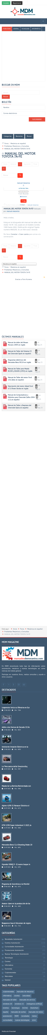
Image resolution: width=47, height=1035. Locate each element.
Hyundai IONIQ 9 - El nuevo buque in (16, 864)
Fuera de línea (23, 191)
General (7, 980)
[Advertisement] (23, 55)
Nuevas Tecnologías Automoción (17, 954)
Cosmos (7, 962)
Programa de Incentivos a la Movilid (15, 884)
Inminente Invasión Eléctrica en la (15, 747)
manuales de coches (18, 1012)
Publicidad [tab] (7, 29)
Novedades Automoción (13, 939)
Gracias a (18, 279)
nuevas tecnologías (22, 1020)
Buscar (5, 97)
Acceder (6, 3)
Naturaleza (9, 976)
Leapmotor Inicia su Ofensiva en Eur (16, 708)
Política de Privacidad (9, 1031)
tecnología (16, 1008)
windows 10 (7, 1004)
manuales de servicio (27, 1000)
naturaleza (26, 996)
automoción (7, 1016)
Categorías (8, 136)
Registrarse (17, 3)
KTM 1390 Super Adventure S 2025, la (16, 825)
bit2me (25, 1008)
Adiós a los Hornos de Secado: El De (16, 727)
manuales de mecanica (25, 992)
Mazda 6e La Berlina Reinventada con (16, 786)
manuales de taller (10, 1000)
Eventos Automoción (12, 943)
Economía (8, 969)
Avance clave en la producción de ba (16, 904)
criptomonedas (8, 992)
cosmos (17, 996)
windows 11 (19, 1004)
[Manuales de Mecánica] (24, 11)
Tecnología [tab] (25, 29)
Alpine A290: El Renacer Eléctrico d (15, 806)
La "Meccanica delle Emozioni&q (14, 767)
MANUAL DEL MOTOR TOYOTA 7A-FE (18, 209)
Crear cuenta (24, 234)
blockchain (34, 1008)
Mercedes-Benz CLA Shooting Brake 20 (17, 845)
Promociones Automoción (14, 950)
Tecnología (9, 958)
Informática (9, 965)
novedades (25, 1016)
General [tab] (16, 29)
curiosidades (7, 1020)
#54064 (22, 205)
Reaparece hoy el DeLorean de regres (16, 923)
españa (5, 1012)
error (34, 1020)
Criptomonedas (10, 973)
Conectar (14, 234)
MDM (16, 1016)
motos (34, 1016)
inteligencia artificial (34, 1004)
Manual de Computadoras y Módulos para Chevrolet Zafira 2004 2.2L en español (21, 397)
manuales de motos (36, 1012)
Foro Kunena (27, 279)
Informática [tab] (36, 29)
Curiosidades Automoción (14, 947)
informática (7, 996)
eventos (6, 1008)
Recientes (19, 136)
